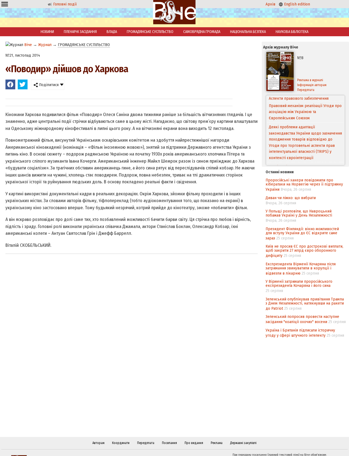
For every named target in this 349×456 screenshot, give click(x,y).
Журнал (45, 44)
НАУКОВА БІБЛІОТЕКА (292, 31)
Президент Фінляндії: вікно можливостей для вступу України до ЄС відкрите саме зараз (302, 233)
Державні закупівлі (243, 443)
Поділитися (48, 84)
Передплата (305, 90)
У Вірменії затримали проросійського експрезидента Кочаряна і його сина (299, 283)
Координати (121, 443)
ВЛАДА (112, 31)
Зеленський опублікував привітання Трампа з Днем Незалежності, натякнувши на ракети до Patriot (305, 304)
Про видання (194, 443)
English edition (296, 4)
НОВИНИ (47, 31)
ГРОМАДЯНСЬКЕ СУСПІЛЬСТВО (150, 31)
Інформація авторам (311, 85)
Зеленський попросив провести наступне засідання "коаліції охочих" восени (302, 319)
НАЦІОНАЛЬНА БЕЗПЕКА (248, 31)
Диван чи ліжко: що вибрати (291, 197)
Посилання (169, 443)
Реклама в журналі (310, 80)
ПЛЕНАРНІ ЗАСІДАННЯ (80, 31)
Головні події (64, 4)
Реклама (216, 443)
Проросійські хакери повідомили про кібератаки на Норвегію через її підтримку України (304, 185)
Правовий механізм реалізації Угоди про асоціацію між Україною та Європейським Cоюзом (305, 105)
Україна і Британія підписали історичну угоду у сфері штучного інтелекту (300, 333)
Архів (270, 4)
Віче (28, 44)
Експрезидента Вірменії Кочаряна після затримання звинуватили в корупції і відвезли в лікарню (301, 269)
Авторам (98, 443)
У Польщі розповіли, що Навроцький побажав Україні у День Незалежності (299, 213)
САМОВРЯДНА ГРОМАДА (201, 31)
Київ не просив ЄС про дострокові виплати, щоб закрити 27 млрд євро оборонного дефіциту (304, 251)
